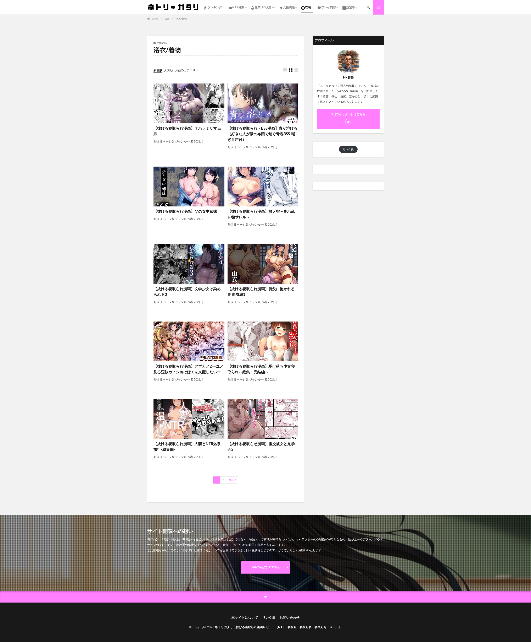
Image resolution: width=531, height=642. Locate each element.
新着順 (157, 70)
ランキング (214, 7)
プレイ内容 (328, 7)
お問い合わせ (290, 617)
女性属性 (289, 7)
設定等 (350, 7)
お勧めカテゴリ (185, 70)
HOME (154, 18)
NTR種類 (238, 7)
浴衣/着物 (181, 18)
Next (231, 479)
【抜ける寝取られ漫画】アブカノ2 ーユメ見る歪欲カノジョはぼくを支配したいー (188, 369)
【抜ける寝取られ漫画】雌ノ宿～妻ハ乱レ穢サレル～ (261, 214)
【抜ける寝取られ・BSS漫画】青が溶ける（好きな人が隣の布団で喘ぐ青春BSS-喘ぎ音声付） (262, 134)
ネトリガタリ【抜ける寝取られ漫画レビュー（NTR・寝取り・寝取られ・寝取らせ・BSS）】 (278, 627)
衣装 (308, 7)
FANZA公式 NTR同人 (265, 567)
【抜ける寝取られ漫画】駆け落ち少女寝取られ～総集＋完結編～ (261, 369)
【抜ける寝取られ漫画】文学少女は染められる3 (187, 291)
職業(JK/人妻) (264, 7)
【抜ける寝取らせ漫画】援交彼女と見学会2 (261, 446)
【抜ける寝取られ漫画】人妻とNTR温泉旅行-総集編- (187, 446)
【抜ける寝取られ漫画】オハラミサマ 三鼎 (187, 131)
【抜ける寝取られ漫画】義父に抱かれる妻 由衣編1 (261, 291)
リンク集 (348, 149)
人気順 (168, 70)
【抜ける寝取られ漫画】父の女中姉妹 (185, 211)
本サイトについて (244, 617)
